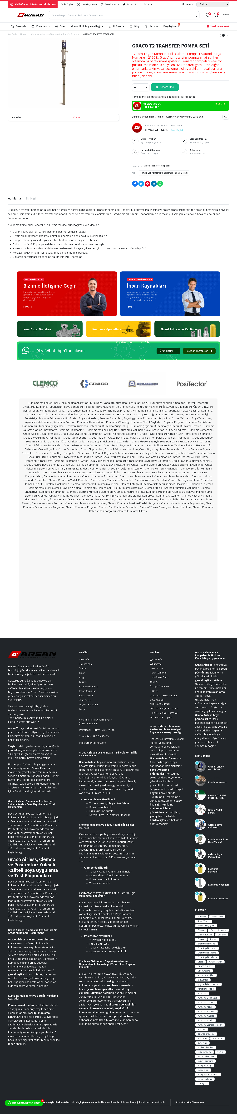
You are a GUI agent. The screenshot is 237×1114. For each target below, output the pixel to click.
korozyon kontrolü (206, 989)
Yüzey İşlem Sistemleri (208, 1074)
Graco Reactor (215, 962)
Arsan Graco (217, 916)
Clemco (201, 930)
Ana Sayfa (12, 34)
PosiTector (217, 1038)
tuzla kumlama (204, 1052)
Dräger (213, 939)
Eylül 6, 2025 (214, 835)
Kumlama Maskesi (218, 898)
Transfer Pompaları (71, 34)
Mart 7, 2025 (213, 880)
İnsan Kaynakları (89, 4)
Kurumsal (41, 26)
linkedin (148, 4)
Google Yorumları (159, 686)
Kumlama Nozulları (218, 884)
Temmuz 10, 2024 (216, 791)
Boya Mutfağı (157, 699)
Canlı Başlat (177, 130)
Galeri (63, 26)
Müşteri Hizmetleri (197, 350)
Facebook (131, 4)
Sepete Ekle (167, 87)
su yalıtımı (202, 1043)
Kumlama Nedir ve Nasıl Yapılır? (218, 841)
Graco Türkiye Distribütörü (216, 768)
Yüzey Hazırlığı (204, 1065)
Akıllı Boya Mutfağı (160, 703)
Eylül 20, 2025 (214, 821)
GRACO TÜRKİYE (205, 966)
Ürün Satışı (166, 350)
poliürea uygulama (206, 1034)
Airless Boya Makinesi (215, 826)
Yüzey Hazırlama (205, 1061)
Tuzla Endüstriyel (205, 1047)
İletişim (153, 26)
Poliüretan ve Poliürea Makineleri (45, 34)
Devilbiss (222, 935)
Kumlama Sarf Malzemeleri (210, 1025)
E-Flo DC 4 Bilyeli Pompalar (164, 712)
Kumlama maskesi (206, 1016)
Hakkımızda (85, 664)
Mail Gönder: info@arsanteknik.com (35, 4)
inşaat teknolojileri (206, 975)
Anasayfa (21, 26)
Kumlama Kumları (217, 782)
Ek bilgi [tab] (31, 198)
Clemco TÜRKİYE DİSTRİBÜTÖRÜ (217, 797)
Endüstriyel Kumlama (207, 957)
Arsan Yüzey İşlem (206, 925)
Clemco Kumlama (218, 930)
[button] (225, 117)
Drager (201, 939)
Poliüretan (202, 1038)
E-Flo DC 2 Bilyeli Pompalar (164, 708)
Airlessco (202, 916)
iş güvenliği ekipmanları (208, 984)
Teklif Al (83, 682)
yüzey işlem (203, 1070)
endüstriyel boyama (206, 944)
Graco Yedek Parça (215, 811)
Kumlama (202, 993)
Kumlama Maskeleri (213, 870)
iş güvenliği (203, 980)
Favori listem (111, 4)
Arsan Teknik (204, 921)
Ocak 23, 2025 (214, 806)
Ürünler (117, 26)
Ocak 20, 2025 (214, 762)
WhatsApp (186, 4)
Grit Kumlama (204, 971)
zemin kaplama (205, 1079)
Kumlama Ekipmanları (207, 998)
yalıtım (220, 1052)
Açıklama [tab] (14, 198)
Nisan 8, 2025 (214, 778)
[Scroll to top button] (230, 1107)
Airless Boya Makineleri (215, 855)
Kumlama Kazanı (205, 1007)
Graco (76, 117)
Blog (136, 26)
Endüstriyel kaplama (207, 953)
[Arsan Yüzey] (30, 15)
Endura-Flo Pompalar (161, 717)
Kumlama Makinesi (206, 1011)
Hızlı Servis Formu (88, 686)
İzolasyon (202, 1083)
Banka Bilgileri (67, 4)
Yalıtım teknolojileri (206, 1056)
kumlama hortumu (206, 1002)
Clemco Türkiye (205, 935)
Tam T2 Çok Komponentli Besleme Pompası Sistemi (164, 173)
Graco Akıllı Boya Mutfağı (85, 26)
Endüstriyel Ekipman (207, 948)
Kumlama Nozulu (205, 1020)
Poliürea (201, 1029)
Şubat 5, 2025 (214, 850)
